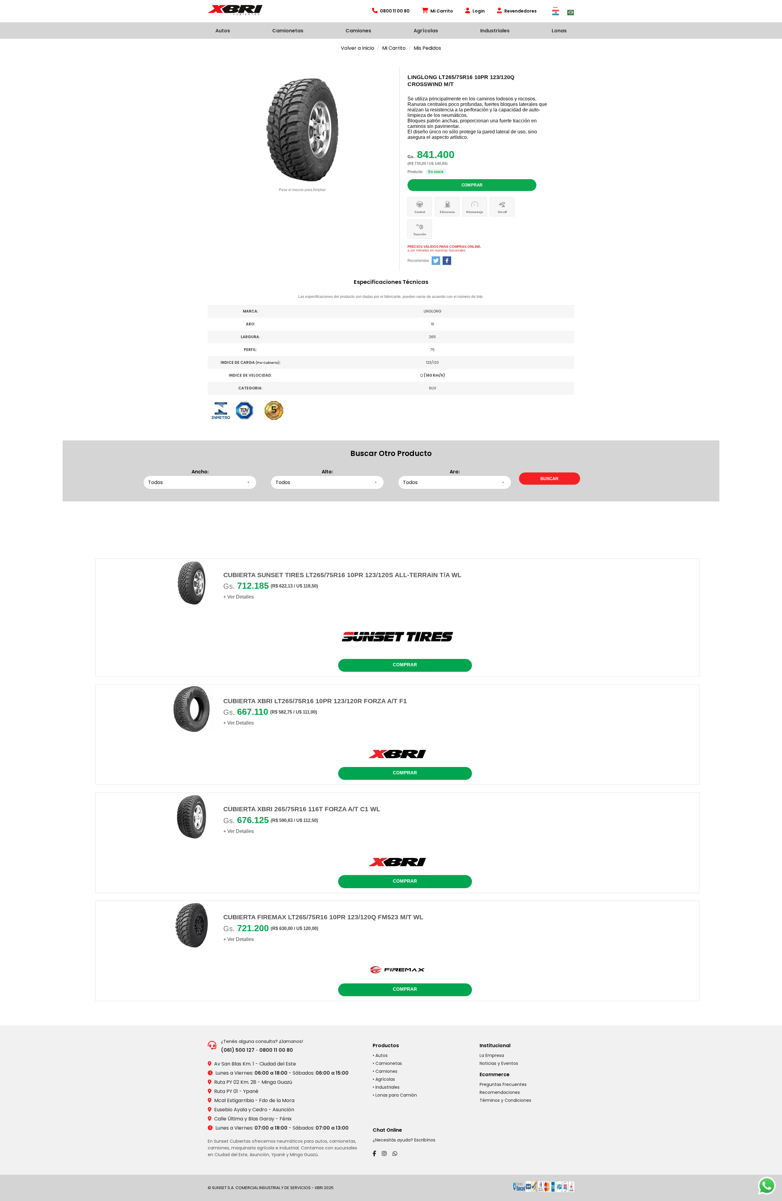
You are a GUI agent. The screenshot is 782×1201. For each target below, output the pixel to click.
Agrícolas (426, 30)
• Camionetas (387, 1063)
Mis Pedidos (427, 48)
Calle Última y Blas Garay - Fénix (253, 1118)
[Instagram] (384, 1153)
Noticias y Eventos (499, 1063)
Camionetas (287, 30)
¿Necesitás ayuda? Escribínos (404, 1140)
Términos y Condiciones (505, 1100)
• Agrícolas (384, 1079)
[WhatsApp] (395, 1153)
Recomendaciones (500, 1092)
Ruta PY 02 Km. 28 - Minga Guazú (253, 1082)
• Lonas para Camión (395, 1095)
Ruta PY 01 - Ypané (236, 1091)
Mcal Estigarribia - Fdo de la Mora (254, 1100)
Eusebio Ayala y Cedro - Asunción (254, 1109)
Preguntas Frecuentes (503, 1084)
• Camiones (385, 1071)
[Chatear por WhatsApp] (767, 1186)
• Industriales (386, 1087)
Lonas (559, 30)
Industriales (495, 30)
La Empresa (492, 1055)
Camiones (358, 30)
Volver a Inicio (357, 48)
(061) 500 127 (237, 1050)
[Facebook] (374, 1153)
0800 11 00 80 (276, 1050)
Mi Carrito (441, 11)
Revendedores (520, 11)
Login (479, 11)
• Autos (380, 1055)
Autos (222, 30)
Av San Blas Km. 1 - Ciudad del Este (255, 1063)
